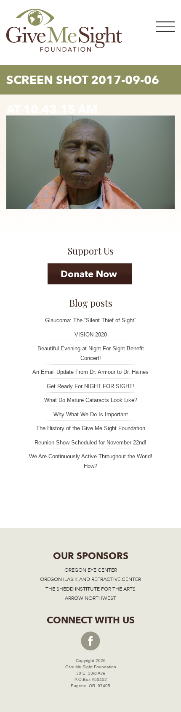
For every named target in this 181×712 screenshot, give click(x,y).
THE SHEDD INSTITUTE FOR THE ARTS (90, 589)
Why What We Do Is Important (90, 414)
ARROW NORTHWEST (90, 598)
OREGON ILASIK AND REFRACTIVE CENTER (90, 579)
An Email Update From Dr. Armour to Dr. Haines (90, 372)
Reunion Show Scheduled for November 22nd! (90, 442)
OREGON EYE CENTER (90, 570)
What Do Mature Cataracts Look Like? (90, 400)
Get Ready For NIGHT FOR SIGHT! (90, 386)
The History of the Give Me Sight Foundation (90, 428)
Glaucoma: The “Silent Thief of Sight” (90, 320)
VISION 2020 (91, 334)
